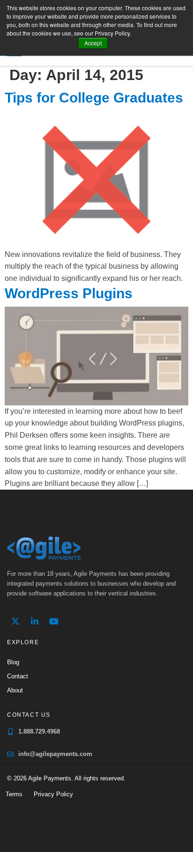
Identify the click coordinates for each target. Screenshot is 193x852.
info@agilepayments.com (55, 753)
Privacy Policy (53, 794)
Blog (13, 662)
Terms (14, 794)
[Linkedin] (34, 621)
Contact (17, 676)
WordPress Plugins (69, 293)
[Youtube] (53, 621)
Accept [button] (93, 43)
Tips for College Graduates (94, 97)
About (15, 690)
